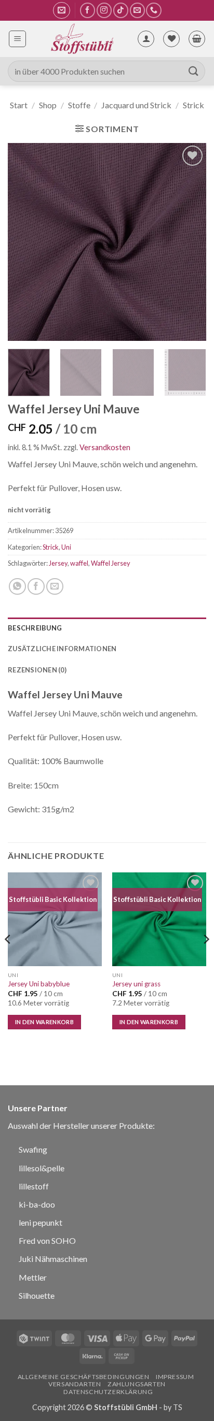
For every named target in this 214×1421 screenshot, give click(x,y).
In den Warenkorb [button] (44, 1021)
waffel (79, 563)
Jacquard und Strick (136, 105)
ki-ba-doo (37, 1204)
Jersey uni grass (136, 984)
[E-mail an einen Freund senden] (54, 586)
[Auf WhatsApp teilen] (17, 586)
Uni (66, 547)
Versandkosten (104, 447)
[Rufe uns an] (153, 10)
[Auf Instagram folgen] (104, 10)
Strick (193, 105)
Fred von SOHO (47, 1240)
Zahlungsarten (137, 1384)
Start (19, 105)
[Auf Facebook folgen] (87, 10)
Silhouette (37, 1295)
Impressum (175, 1377)
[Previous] (25, 242)
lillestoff (34, 1186)
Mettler (33, 1277)
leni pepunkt (40, 1222)
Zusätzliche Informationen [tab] (62, 648)
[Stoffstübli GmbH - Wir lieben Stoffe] (81, 39)
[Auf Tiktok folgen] (120, 10)
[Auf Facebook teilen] (36, 586)
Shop (48, 105)
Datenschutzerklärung (108, 1392)
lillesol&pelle (41, 1168)
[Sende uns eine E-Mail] (137, 10)
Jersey (58, 563)
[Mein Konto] (146, 39)
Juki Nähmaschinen (53, 1259)
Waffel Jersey (110, 563)
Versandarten (74, 1384)
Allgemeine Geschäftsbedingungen (84, 1377)
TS (177, 1407)
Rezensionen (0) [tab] (37, 670)
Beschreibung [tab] (35, 628)
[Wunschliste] (171, 39)
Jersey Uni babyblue (39, 984)
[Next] (189, 242)
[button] (61, 10)
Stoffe (79, 105)
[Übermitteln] (193, 71)
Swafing (33, 1149)
